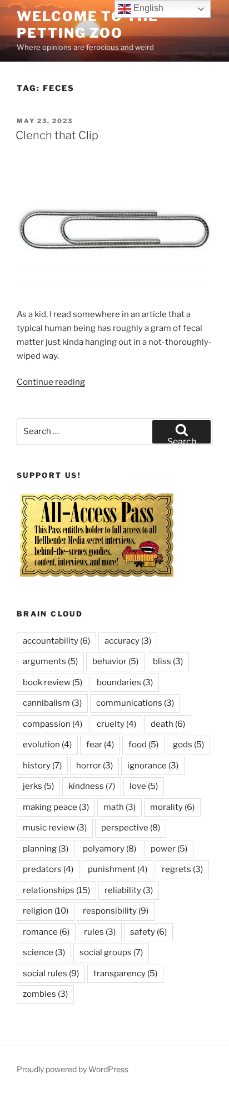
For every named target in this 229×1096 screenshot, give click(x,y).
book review (52, 682)
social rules (51, 973)
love (144, 786)
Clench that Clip (57, 135)
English (147, 8)
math (119, 807)
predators (48, 869)
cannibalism (52, 703)
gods (188, 745)
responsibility (115, 911)
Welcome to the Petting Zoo (87, 24)
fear (100, 745)
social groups (111, 952)
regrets (182, 869)
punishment (117, 869)
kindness (91, 786)
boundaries (125, 682)
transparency (125, 973)
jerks (38, 786)
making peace (56, 807)
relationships (56, 890)
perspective (130, 828)
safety (148, 932)
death (168, 724)
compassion (52, 724)
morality (172, 807)
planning (45, 849)
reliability (128, 890)
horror (94, 766)
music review (55, 828)
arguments (50, 661)
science (44, 952)
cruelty (116, 724)
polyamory (109, 849)
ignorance (152, 766)
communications (135, 703)
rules (100, 932)
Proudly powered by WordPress (72, 1069)
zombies (45, 994)
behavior (115, 661)
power (169, 849)
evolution (47, 745)
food (143, 745)
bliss (168, 661)
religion (45, 911)
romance (46, 932)
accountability (56, 641)
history (42, 766)
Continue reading (51, 382)
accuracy (127, 641)
